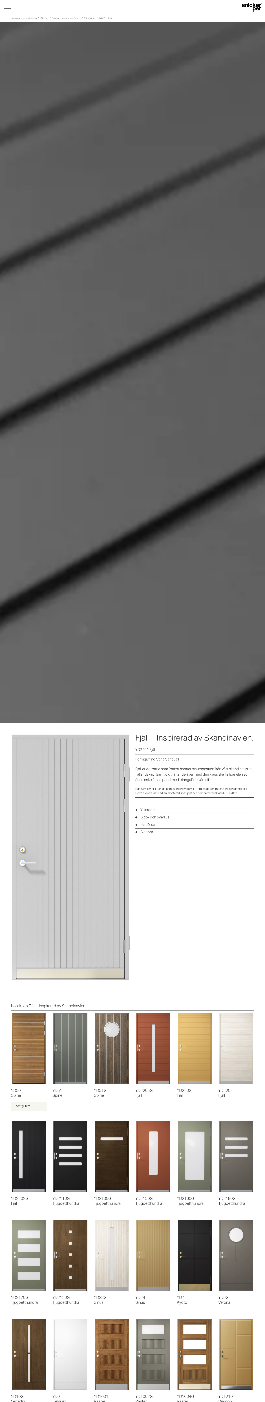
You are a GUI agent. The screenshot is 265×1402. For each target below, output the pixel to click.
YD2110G (65, 1201)
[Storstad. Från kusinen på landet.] (195, 1255)
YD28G (100, 1300)
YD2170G (24, 1300)
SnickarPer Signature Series (66, 18)
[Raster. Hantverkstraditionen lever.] (112, 1354)
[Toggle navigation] (7, 7)
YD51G (100, 1093)
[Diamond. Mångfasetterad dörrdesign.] (236, 1354)
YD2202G (19, 1201)
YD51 (57, 1093)
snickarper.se (18, 18)
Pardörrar (148, 825)
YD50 (16, 1093)
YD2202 (184, 1093)
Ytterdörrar (89, 18)
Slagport (147, 832)
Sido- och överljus (154, 817)
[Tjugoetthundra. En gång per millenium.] (70, 1156)
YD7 (182, 1300)
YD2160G (190, 1201)
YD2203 (225, 1093)
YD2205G (144, 1093)
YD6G (224, 1300)
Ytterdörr (147, 810)
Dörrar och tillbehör (38, 18)
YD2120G (65, 1300)
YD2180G (231, 1201)
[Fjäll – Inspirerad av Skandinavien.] (153, 1048)
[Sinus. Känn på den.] (112, 1255)
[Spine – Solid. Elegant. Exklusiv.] (29, 1048)
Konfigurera (23, 1106)
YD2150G (148, 1201)
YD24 (140, 1300)
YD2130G (107, 1201)
